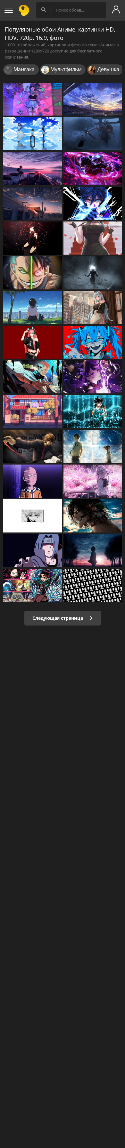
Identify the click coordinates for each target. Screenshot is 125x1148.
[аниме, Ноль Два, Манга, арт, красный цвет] (32, 342)
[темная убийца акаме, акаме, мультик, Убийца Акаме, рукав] (32, 238)
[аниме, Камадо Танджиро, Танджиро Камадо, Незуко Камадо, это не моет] (32, 585)
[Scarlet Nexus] (92, 307)
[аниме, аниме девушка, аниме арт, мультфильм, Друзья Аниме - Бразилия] (32, 307)
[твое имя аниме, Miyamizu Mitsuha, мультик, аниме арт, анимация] (92, 446)
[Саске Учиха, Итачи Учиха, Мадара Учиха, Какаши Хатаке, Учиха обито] (92, 203)
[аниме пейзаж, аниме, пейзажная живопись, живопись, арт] (92, 99)
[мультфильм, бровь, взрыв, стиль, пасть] (32, 515)
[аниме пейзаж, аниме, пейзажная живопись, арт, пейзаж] (32, 168)
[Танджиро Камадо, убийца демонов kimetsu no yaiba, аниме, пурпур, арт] (92, 168)
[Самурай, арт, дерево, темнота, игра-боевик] (92, 133)
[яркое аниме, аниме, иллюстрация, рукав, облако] (92, 550)
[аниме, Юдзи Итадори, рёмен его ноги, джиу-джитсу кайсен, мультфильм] (32, 376)
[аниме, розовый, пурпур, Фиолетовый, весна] (92, 481)
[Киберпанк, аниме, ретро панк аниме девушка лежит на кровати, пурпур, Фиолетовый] (32, 99)
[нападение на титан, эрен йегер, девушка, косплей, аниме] (92, 515)
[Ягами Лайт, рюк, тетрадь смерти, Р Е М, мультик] (32, 446)
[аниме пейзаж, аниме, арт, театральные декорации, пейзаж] (32, 203)
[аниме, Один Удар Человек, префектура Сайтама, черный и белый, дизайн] (92, 585)
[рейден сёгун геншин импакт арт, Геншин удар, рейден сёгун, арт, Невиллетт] (92, 376)
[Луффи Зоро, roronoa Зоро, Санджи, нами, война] (32, 272)
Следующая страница (58, 618)
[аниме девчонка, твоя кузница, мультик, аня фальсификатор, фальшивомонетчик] (92, 238)
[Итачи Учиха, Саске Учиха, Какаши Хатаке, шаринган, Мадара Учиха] (32, 550)
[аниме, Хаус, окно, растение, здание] (32, 411)
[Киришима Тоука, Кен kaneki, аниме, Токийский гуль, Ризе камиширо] (32, 133)
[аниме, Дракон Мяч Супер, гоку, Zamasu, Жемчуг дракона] (92, 411)
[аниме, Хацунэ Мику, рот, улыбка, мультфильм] (92, 342)
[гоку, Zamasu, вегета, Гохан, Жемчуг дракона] (92, 272)
